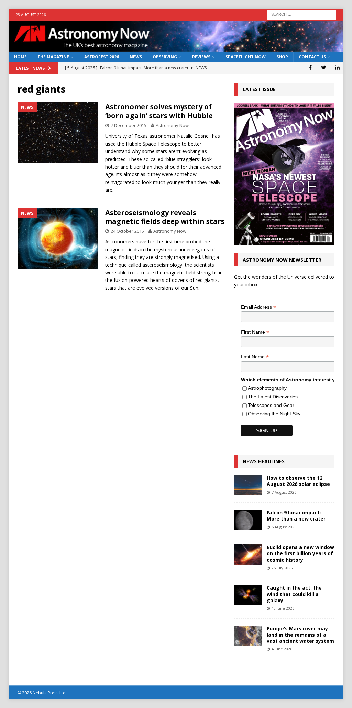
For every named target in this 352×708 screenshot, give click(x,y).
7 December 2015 (128, 125)
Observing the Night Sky (274, 413)
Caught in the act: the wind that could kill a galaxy (294, 593)
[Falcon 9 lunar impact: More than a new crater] (248, 520)
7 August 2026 (284, 492)
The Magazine (53, 57)
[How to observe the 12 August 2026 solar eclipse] (248, 485)
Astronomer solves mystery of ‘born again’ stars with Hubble (159, 111)
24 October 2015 (127, 231)
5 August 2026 (284, 526)
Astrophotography (267, 388)
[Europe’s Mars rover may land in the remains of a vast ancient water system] (248, 636)
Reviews (201, 57)
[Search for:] (301, 14)
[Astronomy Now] (176, 47)
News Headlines (264, 461)
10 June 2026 (283, 608)
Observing (165, 57)
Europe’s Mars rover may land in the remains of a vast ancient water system (300, 634)
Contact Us (312, 57)
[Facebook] (310, 67)
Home (20, 57)
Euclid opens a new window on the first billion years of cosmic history (300, 553)
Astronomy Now (172, 125)
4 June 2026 (282, 648)
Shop (282, 57)
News (136, 57)
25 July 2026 (282, 567)
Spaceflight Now (246, 57)
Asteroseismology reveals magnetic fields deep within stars (164, 217)
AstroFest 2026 (101, 57)
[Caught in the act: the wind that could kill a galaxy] (248, 595)
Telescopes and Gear (271, 405)
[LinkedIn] (337, 67)
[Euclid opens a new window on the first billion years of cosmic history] (248, 554)
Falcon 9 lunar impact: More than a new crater (296, 515)
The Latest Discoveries (273, 396)
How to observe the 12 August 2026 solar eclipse (298, 481)
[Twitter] (324, 67)
